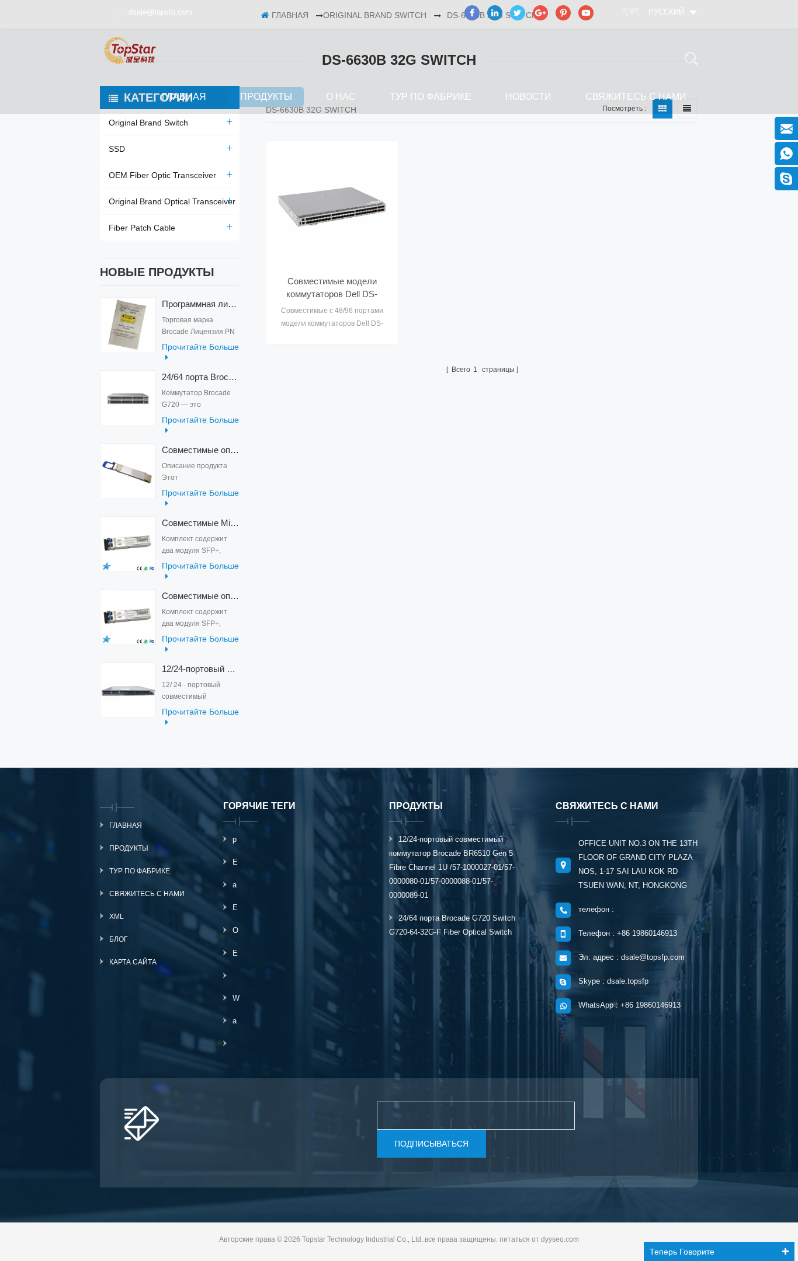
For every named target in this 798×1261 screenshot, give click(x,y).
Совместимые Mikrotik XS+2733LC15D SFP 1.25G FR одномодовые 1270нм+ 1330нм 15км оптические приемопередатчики (201, 523)
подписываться (431, 1143)
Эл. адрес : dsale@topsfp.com (631, 957)
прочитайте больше (200, 346)
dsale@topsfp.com (160, 12)
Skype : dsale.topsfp (613, 981)
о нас (341, 97)
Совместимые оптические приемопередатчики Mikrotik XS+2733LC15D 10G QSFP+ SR (201, 596)
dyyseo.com (560, 1239)
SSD (117, 149)
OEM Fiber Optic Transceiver (162, 175)
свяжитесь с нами (635, 97)
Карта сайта (133, 962)
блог (118, 939)
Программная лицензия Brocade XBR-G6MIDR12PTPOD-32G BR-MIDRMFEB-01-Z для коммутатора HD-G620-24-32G (201, 304)
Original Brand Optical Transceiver (172, 201)
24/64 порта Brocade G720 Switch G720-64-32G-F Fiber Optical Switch (201, 377)
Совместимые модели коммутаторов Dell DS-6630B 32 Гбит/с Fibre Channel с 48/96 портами (332, 288)
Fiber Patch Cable (142, 227)
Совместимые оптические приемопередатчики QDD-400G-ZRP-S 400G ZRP (201, 450)
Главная (184, 97)
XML (116, 916)
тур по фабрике (430, 97)
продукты (266, 97)
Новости (528, 97)
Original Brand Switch (148, 122)
